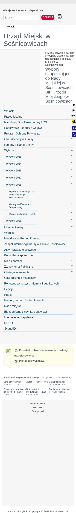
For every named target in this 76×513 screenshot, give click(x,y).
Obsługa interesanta (17, 272)
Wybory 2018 (13, 220)
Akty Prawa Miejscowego (20, 249)
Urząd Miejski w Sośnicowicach (27, 39)
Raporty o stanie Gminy (19, 144)
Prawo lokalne (13, 116)
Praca (8, 294)
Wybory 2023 (13, 170)
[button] (73, 105)
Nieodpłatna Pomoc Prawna (22, 238)
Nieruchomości (13, 260)
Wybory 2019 (55, 55)
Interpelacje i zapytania (18, 317)
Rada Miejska (13, 306)
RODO (8, 322)
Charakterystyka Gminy (18, 139)
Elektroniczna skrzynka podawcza (25, 311)
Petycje (9, 289)
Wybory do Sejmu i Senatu (22, 214)
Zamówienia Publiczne (18, 266)
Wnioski (9, 110)
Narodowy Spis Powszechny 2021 (25, 122)
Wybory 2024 (13, 163)
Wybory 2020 (13, 177)
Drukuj (60, 17)
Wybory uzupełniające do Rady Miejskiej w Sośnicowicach (21, 194)
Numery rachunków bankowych (24, 300)
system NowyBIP (17, 511)
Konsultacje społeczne (18, 255)
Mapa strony (35, 10)
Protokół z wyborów (31, 360)
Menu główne (55, 52)
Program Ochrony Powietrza (22, 133)
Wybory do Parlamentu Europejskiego (20, 206)
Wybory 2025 (13, 156)
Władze (9, 232)
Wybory (70, 52)
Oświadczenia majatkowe (20, 277)
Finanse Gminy (13, 227)
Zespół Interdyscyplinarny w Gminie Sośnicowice (35, 244)
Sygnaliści (10, 328)
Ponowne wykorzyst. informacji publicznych (31, 283)
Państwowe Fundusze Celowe (23, 127)
